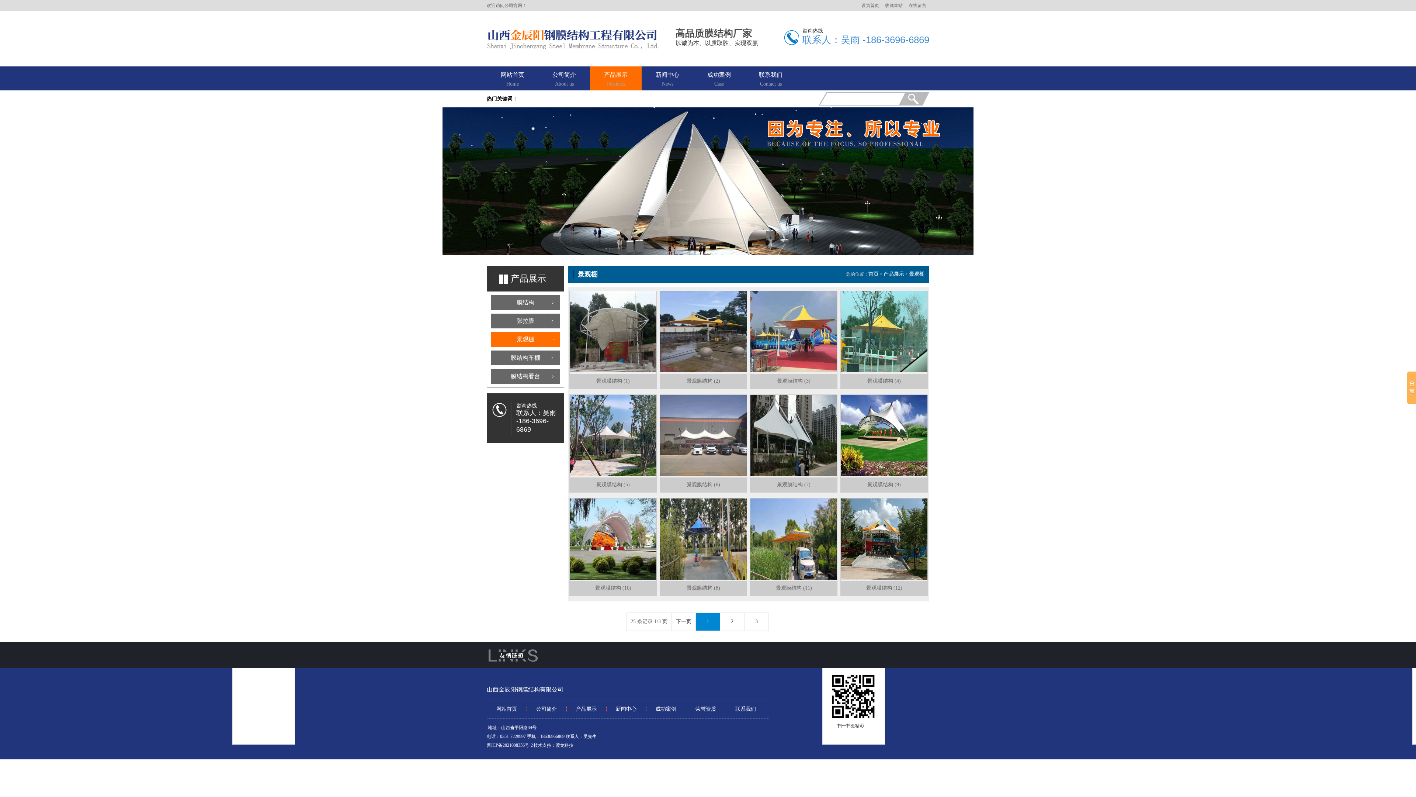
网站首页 (512, 79)
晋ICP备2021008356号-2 (510, 745)
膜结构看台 (525, 376)
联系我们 (770, 79)
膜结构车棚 (525, 358)
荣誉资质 (705, 709)
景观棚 (525, 339)
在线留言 (917, 5)
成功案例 (719, 79)
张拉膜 (525, 321)
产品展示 (616, 79)
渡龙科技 (564, 745)
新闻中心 (667, 79)
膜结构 (525, 302)
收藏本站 (894, 5)
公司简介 (564, 79)
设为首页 (870, 5)
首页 (873, 274)
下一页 (683, 621)
